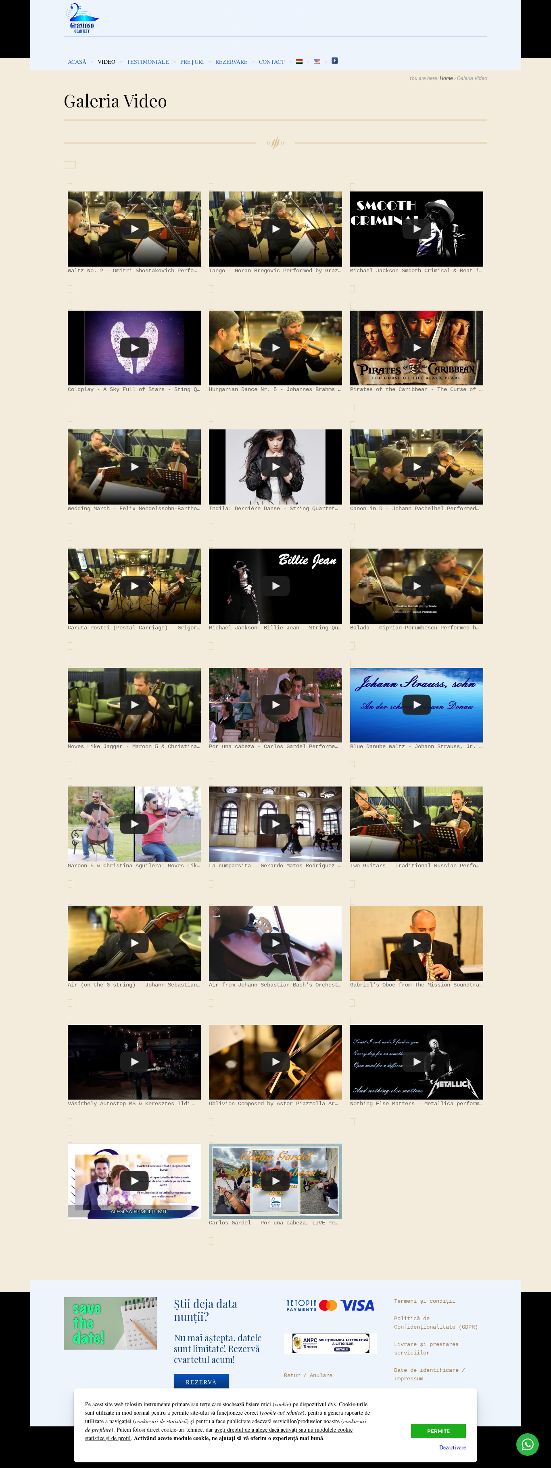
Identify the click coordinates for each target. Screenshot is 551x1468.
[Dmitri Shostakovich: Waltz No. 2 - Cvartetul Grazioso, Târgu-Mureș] (134, 229)
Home (446, 78)
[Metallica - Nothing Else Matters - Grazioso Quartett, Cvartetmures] (416, 1062)
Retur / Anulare (308, 1375)
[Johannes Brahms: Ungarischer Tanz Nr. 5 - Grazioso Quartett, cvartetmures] (275, 348)
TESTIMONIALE (148, 61)
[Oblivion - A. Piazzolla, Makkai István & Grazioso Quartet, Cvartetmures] (275, 1062)
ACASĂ (77, 61)
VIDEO (106, 61)
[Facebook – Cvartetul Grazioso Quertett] (335, 61)
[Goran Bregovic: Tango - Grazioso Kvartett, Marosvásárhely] (275, 229)
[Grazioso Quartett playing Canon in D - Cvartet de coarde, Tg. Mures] (416, 467)
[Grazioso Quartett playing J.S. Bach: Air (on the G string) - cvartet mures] (134, 943)
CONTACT (272, 61)
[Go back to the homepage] (275, 18)
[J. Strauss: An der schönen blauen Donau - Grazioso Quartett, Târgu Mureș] (416, 705)
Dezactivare (452, 1447)
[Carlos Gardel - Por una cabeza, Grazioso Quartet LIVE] (275, 1181)
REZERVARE (231, 61)
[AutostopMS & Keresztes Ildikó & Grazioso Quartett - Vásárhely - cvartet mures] (134, 1062)
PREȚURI (192, 61)
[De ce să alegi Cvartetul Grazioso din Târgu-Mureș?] (134, 1181)
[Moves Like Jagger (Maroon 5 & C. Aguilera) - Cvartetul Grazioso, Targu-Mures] (134, 705)
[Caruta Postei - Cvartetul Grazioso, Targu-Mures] (134, 586)
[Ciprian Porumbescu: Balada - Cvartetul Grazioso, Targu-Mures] (416, 586)
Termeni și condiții (424, 1301)
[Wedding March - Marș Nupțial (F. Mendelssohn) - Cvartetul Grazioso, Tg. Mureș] (134, 467)
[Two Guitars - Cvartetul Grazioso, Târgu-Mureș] (416, 824)
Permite (438, 1431)
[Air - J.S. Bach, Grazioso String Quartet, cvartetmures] (275, 943)
